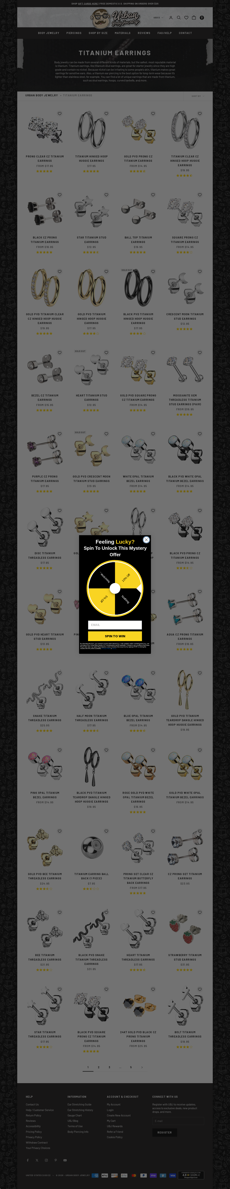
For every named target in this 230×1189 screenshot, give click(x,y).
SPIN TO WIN (115, 636)
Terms (114, 648)
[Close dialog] (146, 540)
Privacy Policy (106, 648)
